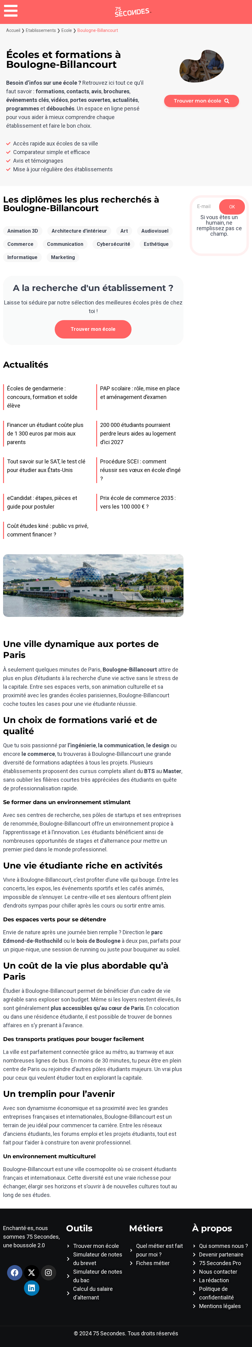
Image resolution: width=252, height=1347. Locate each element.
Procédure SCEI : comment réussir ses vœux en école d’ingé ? (140, 470)
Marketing (63, 257)
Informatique (22, 257)
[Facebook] (14, 1272)
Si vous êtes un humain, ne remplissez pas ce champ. (219, 226)
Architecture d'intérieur (79, 231)
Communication (65, 244)
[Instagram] (48, 1272)
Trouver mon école (93, 329)
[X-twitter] (31, 1272)
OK (232, 206)
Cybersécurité (113, 244)
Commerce (20, 244)
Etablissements (41, 30)
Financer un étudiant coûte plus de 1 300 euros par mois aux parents (45, 433)
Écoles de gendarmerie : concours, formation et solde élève (42, 397)
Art (124, 231)
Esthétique (156, 244)
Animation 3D (22, 231)
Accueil (13, 30)
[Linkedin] (31, 1288)
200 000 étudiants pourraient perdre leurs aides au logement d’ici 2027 (138, 433)
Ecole (66, 30)
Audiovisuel (154, 231)
